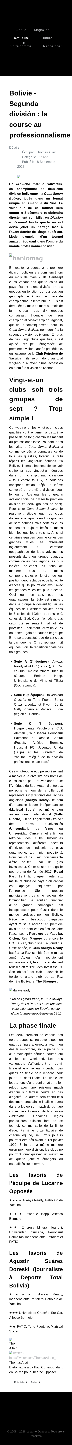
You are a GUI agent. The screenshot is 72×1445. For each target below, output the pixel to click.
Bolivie (43, 157)
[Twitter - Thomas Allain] (36, 1355)
